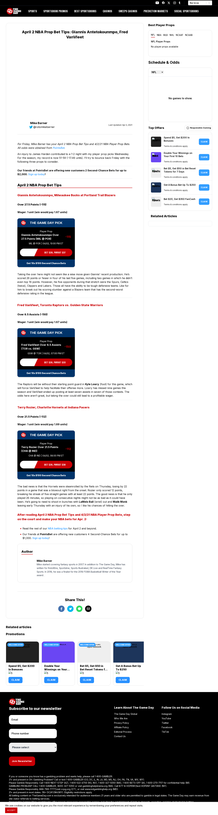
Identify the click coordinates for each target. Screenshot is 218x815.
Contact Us (120, 736)
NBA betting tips (58, 528)
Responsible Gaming (200, 128)
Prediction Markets (156, 11)
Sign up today (36, 174)
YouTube (166, 718)
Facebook (167, 727)
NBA (159, 35)
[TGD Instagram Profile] (174, 2)
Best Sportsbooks (85, 11)
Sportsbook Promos (55, 11)
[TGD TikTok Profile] (179, 2)
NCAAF (179, 35)
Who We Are (121, 718)
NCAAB (189, 35)
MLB (165, 35)
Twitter (165, 723)
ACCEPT (11, 810)
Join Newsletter (22, 761)
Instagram (167, 714)
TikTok (165, 731)
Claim (15, 679)
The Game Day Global (125, 714)
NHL (172, 35)
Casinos (107, 11)
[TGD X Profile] (168, 2)
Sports (32, 11)
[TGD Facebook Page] (163, 2)
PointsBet (58, 147)
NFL (153, 34)
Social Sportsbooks (186, 11)
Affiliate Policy (121, 727)
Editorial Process (123, 731)
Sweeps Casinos (128, 11)
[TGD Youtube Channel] (157, 2)
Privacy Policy (121, 723)
